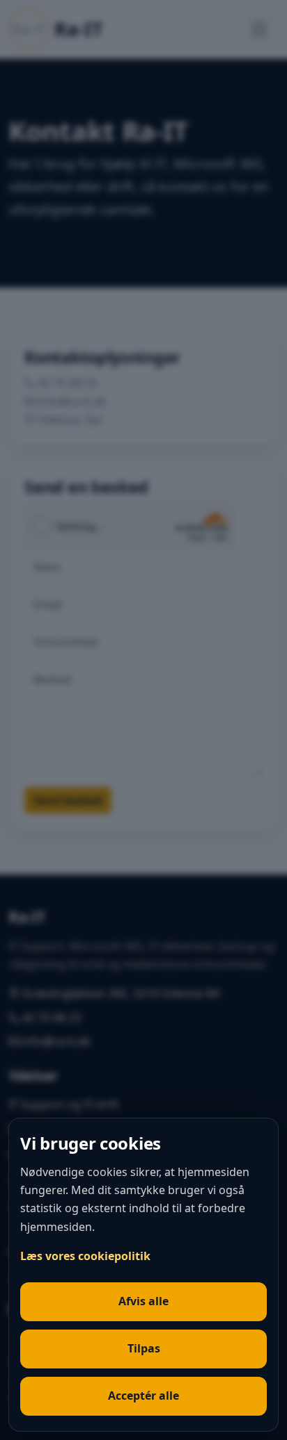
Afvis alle (143, 1301)
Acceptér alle (143, 1395)
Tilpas (143, 1348)
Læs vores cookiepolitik (85, 1256)
